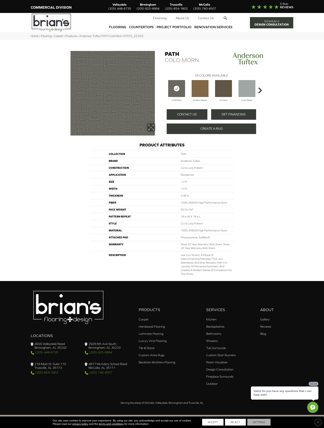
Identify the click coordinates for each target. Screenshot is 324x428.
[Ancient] (223, 88)
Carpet (58, 36)
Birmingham (147, 6)
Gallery (265, 319)
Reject (235, 422)
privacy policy (80, 423)
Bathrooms (213, 333)
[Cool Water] (247, 88)
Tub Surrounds (216, 348)
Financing (159, 18)
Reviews (265, 326)
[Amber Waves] (200, 88)
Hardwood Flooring (152, 326)
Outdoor (212, 383)
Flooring (117, 27)
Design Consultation (219, 369)
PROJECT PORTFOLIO (174, 27)
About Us (182, 18)
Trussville (176, 6)
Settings (259, 422)
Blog (263, 333)
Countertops (141, 27)
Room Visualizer (217, 362)
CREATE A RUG (211, 128)
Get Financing (234, 114)
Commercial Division (51, 7)
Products (71, 36)
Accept (213, 422)
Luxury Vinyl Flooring (153, 340)
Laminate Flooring (151, 333)
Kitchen (211, 319)
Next (260, 85)
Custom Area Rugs (151, 355)
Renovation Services (213, 27)
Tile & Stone (146, 348)
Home (35, 36)
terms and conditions (111, 423)
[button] (226, 18)
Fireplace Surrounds (219, 376)
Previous (163, 85)
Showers (212, 340)
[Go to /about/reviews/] (264, 6)
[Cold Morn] (176, 88)
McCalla (204, 6)
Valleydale (119, 6)
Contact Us (206, 18)
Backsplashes (215, 326)
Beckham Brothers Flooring (157, 362)
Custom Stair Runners (221, 355)
